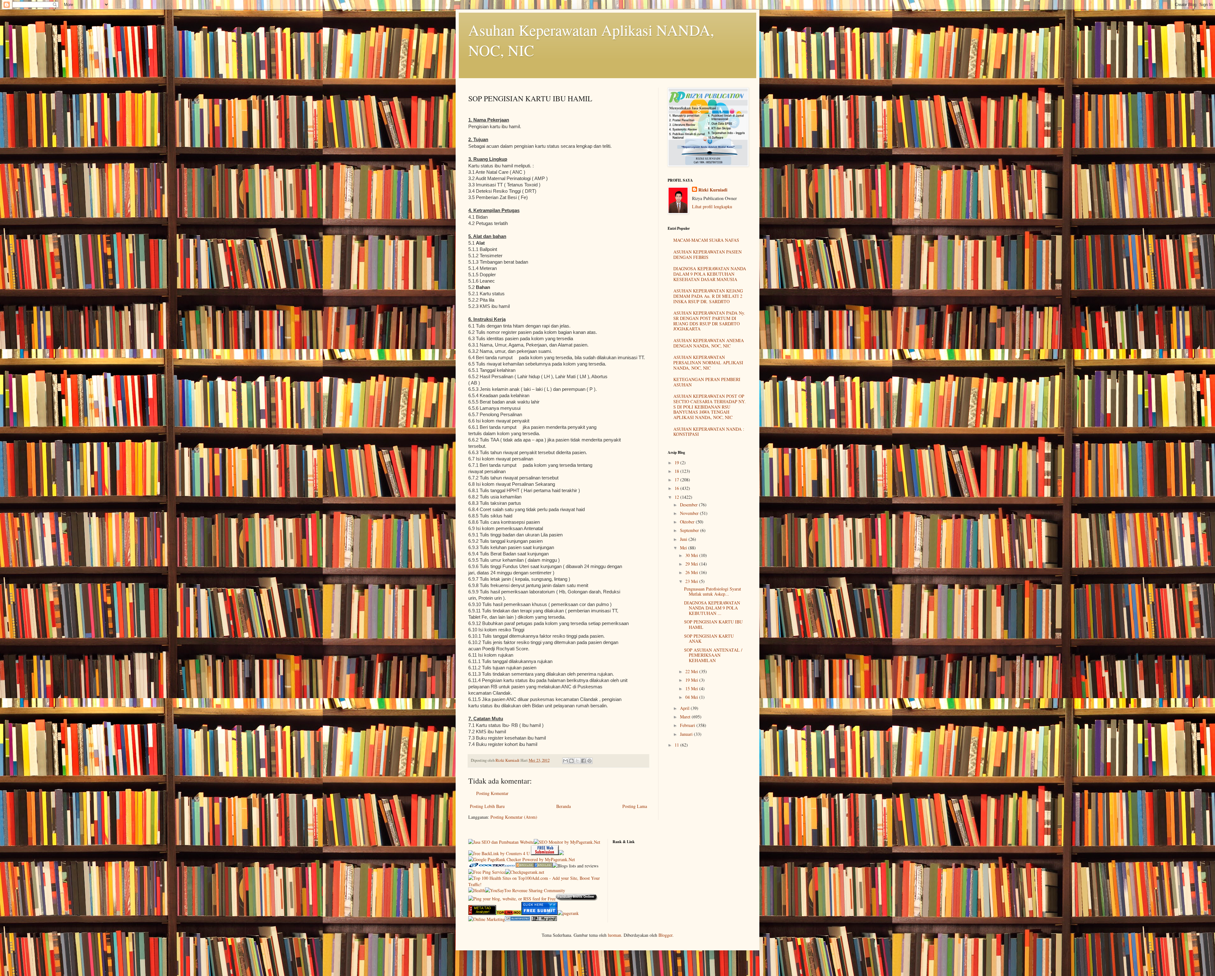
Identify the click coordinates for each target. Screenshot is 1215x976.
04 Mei (692, 697)
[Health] (476, 890)
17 (677, 480)
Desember (689, 505)
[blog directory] (517, 919)
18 (677, 471)
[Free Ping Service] (486, 872)
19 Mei (692, 680)
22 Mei (692, 671)
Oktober (688, 522)
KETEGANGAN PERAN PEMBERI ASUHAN (706, 382)
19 (677, 463)
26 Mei (692, 572)
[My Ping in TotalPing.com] (544, 919)
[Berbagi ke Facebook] (583, 761)
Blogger (665, 935)
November (690, 513)
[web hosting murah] (568, 913)
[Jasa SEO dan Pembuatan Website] (501, 842)
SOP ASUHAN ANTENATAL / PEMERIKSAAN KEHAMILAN (713, 655)
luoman (614, 935)
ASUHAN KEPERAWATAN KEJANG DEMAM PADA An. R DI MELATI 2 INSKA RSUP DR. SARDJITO (708, 296)
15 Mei (692, 688)
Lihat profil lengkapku (712, 206)
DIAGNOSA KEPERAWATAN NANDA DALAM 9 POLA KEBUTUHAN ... (712, 608)
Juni (684, 539)
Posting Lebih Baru (487, 806)
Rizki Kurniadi (712, 190)
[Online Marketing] (486, 919)
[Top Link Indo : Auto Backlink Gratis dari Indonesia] (508, 913)
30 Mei (692, 555)
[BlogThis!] (571, 761)
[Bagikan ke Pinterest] (589, 761)
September (690, 530)
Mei (684, 548)
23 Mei (692, 581)
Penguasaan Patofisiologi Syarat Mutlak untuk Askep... (712, 591)
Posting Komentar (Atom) (513, 817)
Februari (688, 725)
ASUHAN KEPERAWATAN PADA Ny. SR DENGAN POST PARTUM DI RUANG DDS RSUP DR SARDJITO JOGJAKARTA (709, 321)
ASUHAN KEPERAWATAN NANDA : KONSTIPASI (708, 431)
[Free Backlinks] (543, 866)
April (685, 708)
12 (677, 497)
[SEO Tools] (482, 913)
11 (677, 745)
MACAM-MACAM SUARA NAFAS (706, 240)
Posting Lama (634, 806)
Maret (686, 717)
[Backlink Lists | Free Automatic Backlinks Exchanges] (525, 866)
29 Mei (692, 564)
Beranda (563, 806)
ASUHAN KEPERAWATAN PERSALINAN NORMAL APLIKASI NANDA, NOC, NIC (708, 362)
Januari (687, 734)
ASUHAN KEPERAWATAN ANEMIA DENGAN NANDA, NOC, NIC (708, 343)
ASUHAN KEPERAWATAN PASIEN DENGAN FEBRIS (707, 254)
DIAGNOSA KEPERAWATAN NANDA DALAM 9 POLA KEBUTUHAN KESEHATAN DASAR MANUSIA (709, 274)
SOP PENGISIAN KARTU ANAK (709, 638)
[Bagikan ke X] (577, 761)
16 (677, 488)
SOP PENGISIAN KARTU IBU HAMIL (713, 624)
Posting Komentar (492, 793)
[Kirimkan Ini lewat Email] (565, 761)
